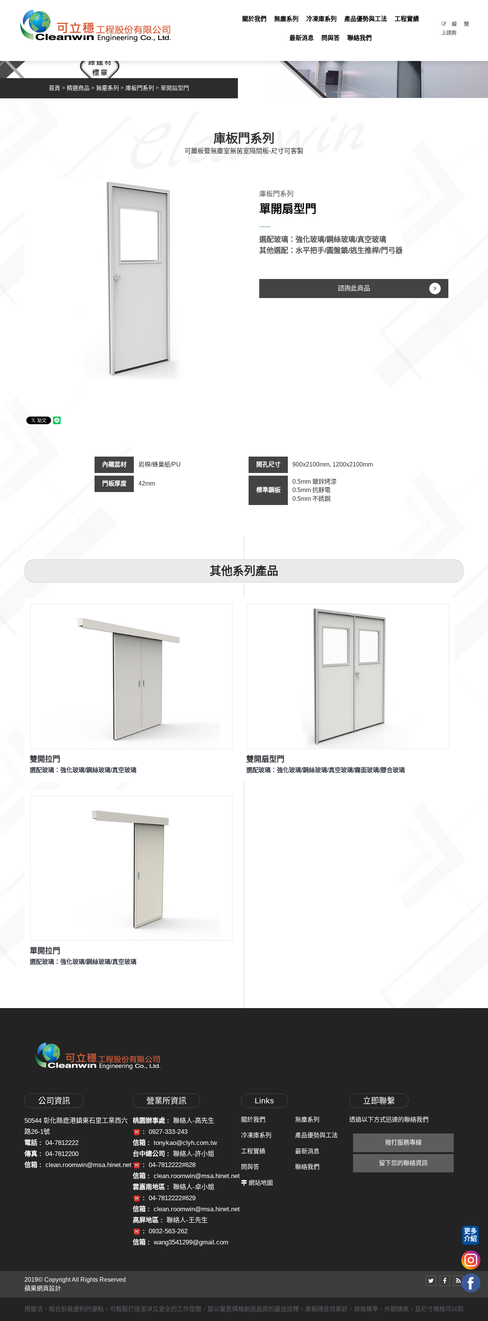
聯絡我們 (307, 1167)
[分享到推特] (431, 1281)
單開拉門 (45, 951)
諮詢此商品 (354, 288)
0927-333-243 (168, 1131)
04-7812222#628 (172, 1165)
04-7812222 (62, 1142)
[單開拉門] (131, 868)
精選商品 (78, 88)
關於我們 (253, 1119)
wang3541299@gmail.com (191, 1242)
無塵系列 (107, 88)
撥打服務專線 (403, 1142)
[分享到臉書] (445, 1281)
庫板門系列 (139, 88)
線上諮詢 (449, 28)
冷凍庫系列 (256, 1135)
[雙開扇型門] (347, 676)
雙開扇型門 (265, 759)
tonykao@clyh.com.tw (185, 1142)
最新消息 (307, 1151)
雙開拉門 (45, 759)
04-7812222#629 (172, 1198)
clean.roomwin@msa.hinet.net (88, 1165)
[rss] (458, 1281)
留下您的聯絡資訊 (403, 1163)
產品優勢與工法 (316, 1135)
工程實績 (253, 1151)
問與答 (250, 1167)
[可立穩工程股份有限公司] (95, 25)
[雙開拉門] (131, 676)
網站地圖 (261, 1183)
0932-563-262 (168, 1231)
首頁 (54, 88)
